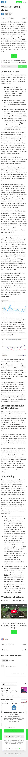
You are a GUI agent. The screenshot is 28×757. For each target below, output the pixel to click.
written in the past (9, 211)
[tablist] (8, 660)
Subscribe (19, 2)
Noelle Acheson (9, 13)
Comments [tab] (5, 660)
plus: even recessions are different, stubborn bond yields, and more (9, 702)
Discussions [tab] (13, 684)
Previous (6, 650)
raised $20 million (16, 588)
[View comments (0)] (8, 18)
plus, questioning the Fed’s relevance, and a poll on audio (9, 691)
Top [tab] (3, 684)
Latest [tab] (7, 684)
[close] (23, 706)
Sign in (24, 2)
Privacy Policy (19, 743)
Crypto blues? (5, 688)
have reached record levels (12, 260)
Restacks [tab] (11, 660)
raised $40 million (16, 543)
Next (23, 650)
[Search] (25, 684)
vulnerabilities (9, 139)
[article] (14, 692)
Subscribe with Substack (15, 737)
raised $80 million (13, 519)
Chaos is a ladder (7, 699)
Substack (6, 753)
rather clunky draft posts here (13, 40)
